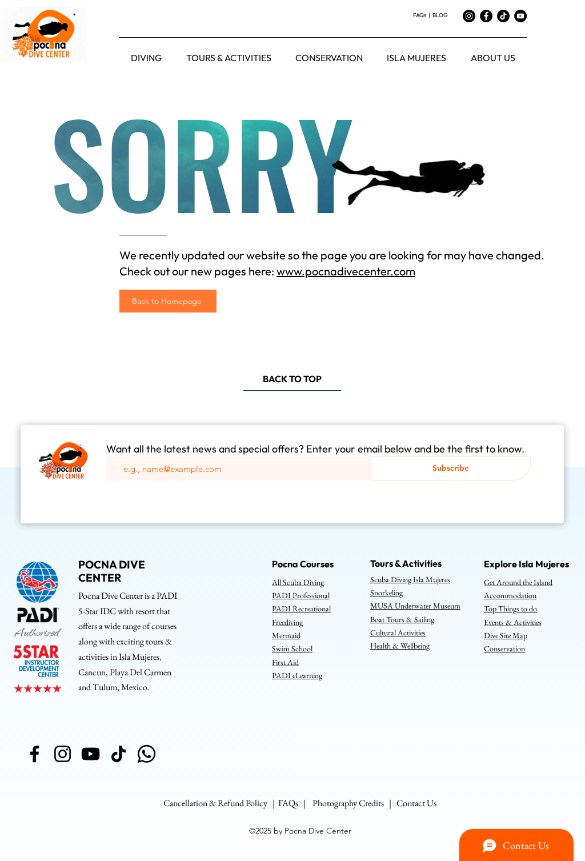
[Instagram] (469, 16)
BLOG (440, 15)
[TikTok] (503, 16)
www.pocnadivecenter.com (346, 271)
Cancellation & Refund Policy (215, 803)
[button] (146, 57)
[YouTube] (520, 16)
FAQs (420, 15)
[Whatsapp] (146, 754)
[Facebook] (486, 16)
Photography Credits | (354, 803)
